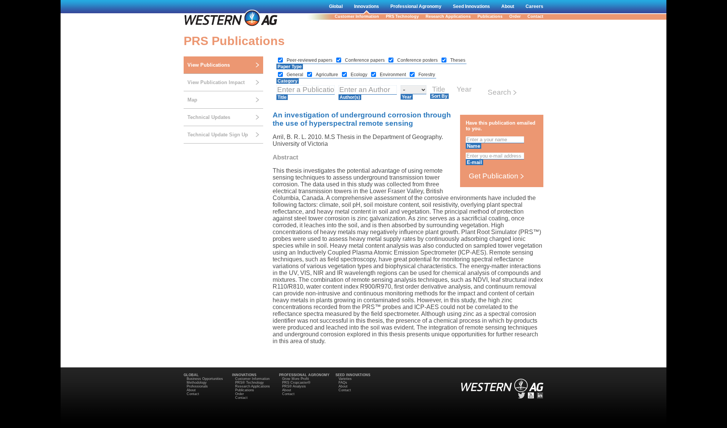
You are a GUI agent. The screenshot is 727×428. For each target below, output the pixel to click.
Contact (535, 16)
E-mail (474, 162)
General (295, 74)
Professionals (197, 386)
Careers (534, 6)
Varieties (345, 379)
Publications (489, 16)
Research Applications (448, 16)
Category (288, 81)
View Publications (208, 65)
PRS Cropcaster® (296, 382)
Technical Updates (208, 117)
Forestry (426, 74)
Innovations (366, 6)
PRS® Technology (249, 382)
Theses (457, 60)
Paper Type (290, 66)
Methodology (197, 382)
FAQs (343, 382)
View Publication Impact (216, 82)
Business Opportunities (205, 379)
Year (407, 97)
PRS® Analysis (294, 386)
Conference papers (365, 60)
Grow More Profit (295, 379)
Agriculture (327, 74)
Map (192, 100)
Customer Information (357, 16)
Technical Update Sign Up (217, 134)
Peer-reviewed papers (310, 60)
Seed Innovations (471, 6)
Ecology (359, 74)
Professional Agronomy (416, 6)
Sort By (439, 96)
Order (515, 16)
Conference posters (418, 60)
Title (282, 97)
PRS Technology (402, 16)
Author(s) (350, 97)
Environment (393, 74)
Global (336, 6)
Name (473, 146)
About (507, 6)
